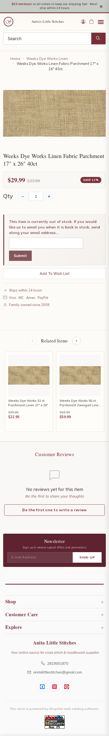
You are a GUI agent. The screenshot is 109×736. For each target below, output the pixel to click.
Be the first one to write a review (54, 510)
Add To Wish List (55, 273)
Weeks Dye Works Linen (47, 58)
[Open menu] (101, 21)
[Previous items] (32, 341)
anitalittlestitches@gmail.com (57, 672)
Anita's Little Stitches (47, 21)
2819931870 (57, 663)
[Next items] (76, 341)
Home (15, 58)
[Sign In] (83, 21)
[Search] (98, 38)
